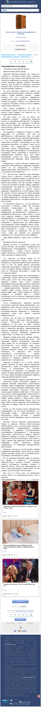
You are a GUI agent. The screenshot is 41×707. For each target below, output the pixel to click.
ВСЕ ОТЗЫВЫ (11, 623)
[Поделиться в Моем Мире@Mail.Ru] (19, 631)
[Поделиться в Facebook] (15, 631)
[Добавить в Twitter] (23, 631)
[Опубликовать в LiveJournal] (17, 631)
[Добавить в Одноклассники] (21, 631)
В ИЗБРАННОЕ (30, 623)
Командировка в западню (25, 610)
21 (31, 61)
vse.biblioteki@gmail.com (29, 677)
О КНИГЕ (20, 623)
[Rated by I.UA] (14, 702)
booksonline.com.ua (10, 644)
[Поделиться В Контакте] (25, 631)
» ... (27, 61)
